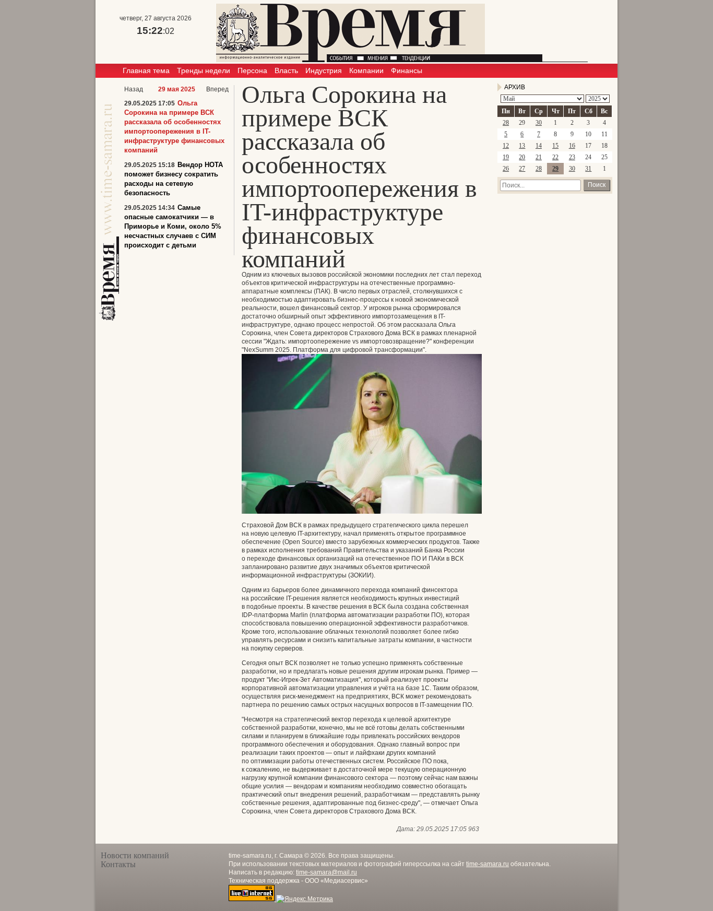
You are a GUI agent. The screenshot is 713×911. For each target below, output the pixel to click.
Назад (133, 89)
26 (506, 168)
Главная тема (146, 70)
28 (506, 123)
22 (555, 157)
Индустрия (323, 70)
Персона (252, 70)
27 (522, 168)
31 (588, 168)
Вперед (217, 89)
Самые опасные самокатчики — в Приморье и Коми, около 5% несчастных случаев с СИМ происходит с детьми (172, 226)
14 (539, 146)
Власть (286, 70)
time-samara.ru (487, 864)
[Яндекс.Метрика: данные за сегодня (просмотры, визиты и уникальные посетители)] (304, 899)
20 (522, 157)
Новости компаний (135, 855)
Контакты (118, 864)
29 (555, 168)
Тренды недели (203, 70)
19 (506, 157)
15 (555, 146)
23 (572, 157)
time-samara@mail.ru (326, 872)
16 (572, 146)
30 (539, 123)
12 (506, 146)
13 (522, 146)
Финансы (406, 70)
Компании (366, 70)
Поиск (596, 184)
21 (539, 157)
